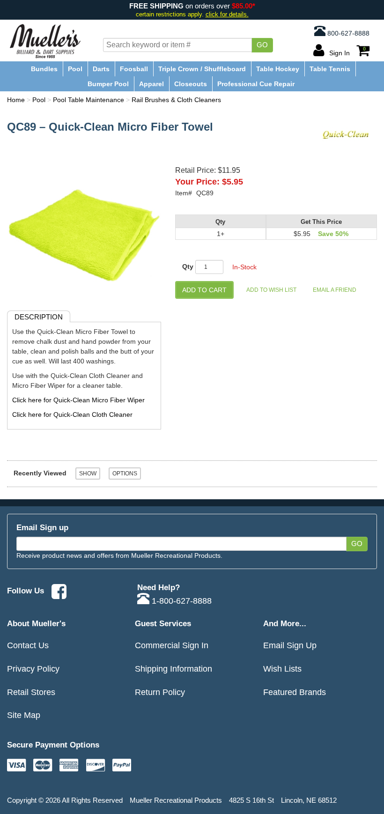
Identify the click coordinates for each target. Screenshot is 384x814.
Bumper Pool (108, 84)
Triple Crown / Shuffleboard (202, 69)
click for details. (227, 14)
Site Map (23, 715)
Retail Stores (31, 692)
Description (39, 317)
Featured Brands (294, 692)
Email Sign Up (290, 645)
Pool (75, 69)
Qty (187, 266)
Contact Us (28, 645)
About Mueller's (36, 623)
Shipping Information (173, 668)
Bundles (44, 69)
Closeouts (190, 84)
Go (262, 45)
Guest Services (163, 623)
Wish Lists (282, 668)
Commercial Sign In (171, 645)
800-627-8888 (347, 33)
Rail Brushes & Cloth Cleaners (176, 100)
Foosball (134, 69)
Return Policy (160, 692)
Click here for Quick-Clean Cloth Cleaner (72, 414)
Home (16, 100)
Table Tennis (330, 69)
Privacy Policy (33, 668)
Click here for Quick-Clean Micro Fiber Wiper (78, 400)
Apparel (151, 84)
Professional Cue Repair (256, 84)
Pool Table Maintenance (88, 100)
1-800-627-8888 (180, 601)
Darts (101, 69)
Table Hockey (277, 69)
